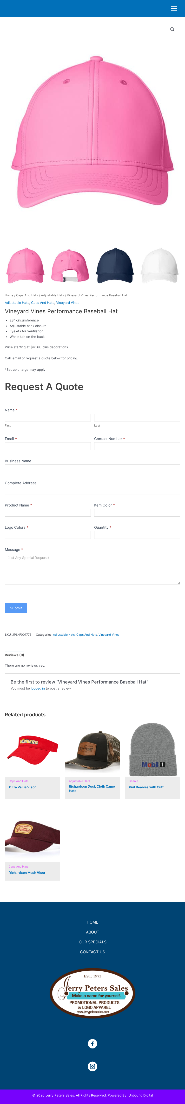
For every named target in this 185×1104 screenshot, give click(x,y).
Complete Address (21, 483)
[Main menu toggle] (174, 8)
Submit (16, 608)
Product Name (18, 505)
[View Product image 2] (70, 265)
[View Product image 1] (25, 265)
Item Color (104, 505)
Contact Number (109, 438)
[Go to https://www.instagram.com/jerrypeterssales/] (92, 1067)
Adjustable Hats (52, 295)
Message (14, 549)
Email (11, 438)
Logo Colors (16, 527)
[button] (172, 29)
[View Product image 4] (159, 265)
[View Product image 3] (115, 265)
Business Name (18, 461)
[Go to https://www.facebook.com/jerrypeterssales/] (92, 1044)
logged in (38, 688)
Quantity (102, 527)
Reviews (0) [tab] (14, 655)
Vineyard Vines (67, 303)
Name (11, 410)
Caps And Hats (27, 295)
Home (9, 295)
